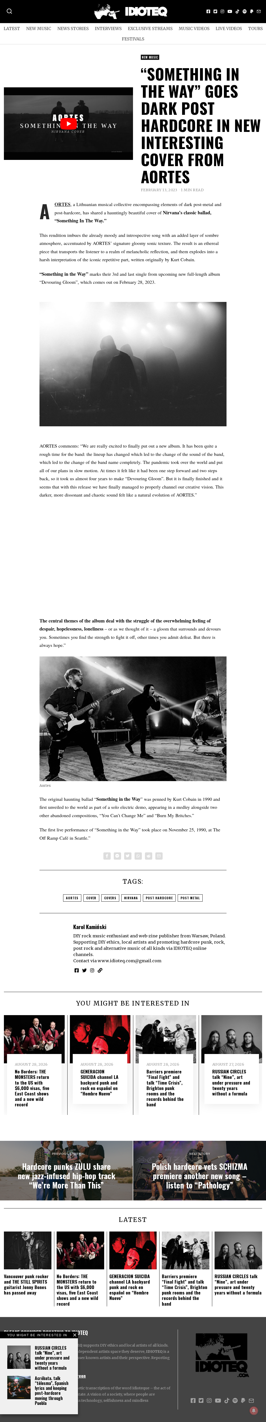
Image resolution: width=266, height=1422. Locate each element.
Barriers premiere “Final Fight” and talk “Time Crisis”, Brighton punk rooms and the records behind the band (165, 1088)
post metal (190, 898)
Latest (12, 28)
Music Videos (194, 28)
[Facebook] (208, 11)
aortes (72, 898)
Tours (255, 28)
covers (110, 898)
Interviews (108, 28)
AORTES (62, 204)
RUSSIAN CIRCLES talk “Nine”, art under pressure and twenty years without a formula (52, 1358)
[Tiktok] (237, 11)
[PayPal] (252, 11)
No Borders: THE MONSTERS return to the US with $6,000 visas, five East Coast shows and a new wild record (32, 1088)
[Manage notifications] (254, 1410)
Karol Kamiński (89, 927)
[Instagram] (222, 11)
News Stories (73, 28)
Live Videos (229, 28)
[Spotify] (244, 11)
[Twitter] (215, 11)
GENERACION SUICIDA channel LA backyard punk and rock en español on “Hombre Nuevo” (99, 1082)
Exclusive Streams (150, 28)
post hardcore (159, 898)
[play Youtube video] (68, 123)
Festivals (133, 38)
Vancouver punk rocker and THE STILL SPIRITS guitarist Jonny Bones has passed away (26, 1284)
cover (91, 898)
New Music (38, 28)
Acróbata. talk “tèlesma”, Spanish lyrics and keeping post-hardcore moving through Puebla (51, 1390)
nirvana (131, 898)
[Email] (258, 11)
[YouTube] (230, 11)
